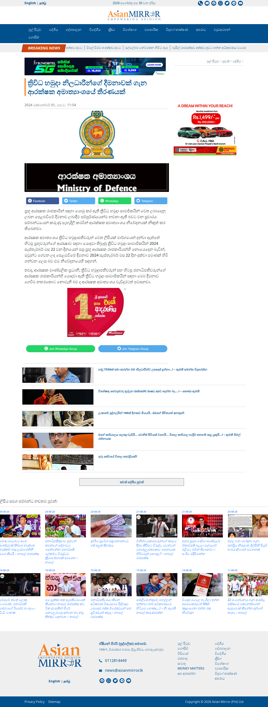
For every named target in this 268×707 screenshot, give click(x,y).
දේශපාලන (73, 29)
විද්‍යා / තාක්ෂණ (177, 29)
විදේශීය (94, 29)
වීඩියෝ (183, 653)
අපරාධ (201, 29)
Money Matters (191, 668)
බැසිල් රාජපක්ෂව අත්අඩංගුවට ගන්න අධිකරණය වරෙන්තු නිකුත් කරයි (207, 47)
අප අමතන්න (187, 673)
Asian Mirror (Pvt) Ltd (227, 702)
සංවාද (182, 663)
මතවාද (183, 658)
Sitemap (54, 702)
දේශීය (53, 29)
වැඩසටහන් (222, 29)
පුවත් (226, 61)
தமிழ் (42, 3)
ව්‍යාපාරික (151, 29)
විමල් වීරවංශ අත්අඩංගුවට (92, 47)
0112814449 (116, 660)
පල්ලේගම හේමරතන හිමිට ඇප (134, 47)
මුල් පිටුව (34, 29)
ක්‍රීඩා (111, 29)
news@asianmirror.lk (124, 670)
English (30, 3)
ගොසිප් (33, 37)
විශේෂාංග (130, 29)
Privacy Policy (35, 702)
